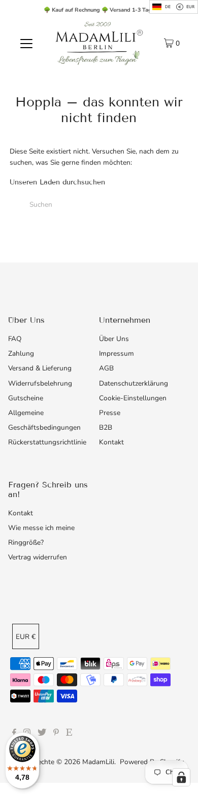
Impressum (116, 353)
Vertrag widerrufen (37, 557)
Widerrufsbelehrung (40, 383)
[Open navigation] (26, 43)
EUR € (26, 636)
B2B (105, 427)
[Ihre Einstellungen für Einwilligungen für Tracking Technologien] (181, 777)
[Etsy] (69, 734)
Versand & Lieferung (40, 368)
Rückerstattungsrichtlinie (47, 442)
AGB (106, 368)
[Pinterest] (56, 734)
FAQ (14, 339)
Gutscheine (25, 398)
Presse (109, 413)
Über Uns (114, 339)
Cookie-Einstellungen (133, 398)
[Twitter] (42, 734)
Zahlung (21, 353)
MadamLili (98, 762)
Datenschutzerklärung (133, 383)
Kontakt (111, 442)
